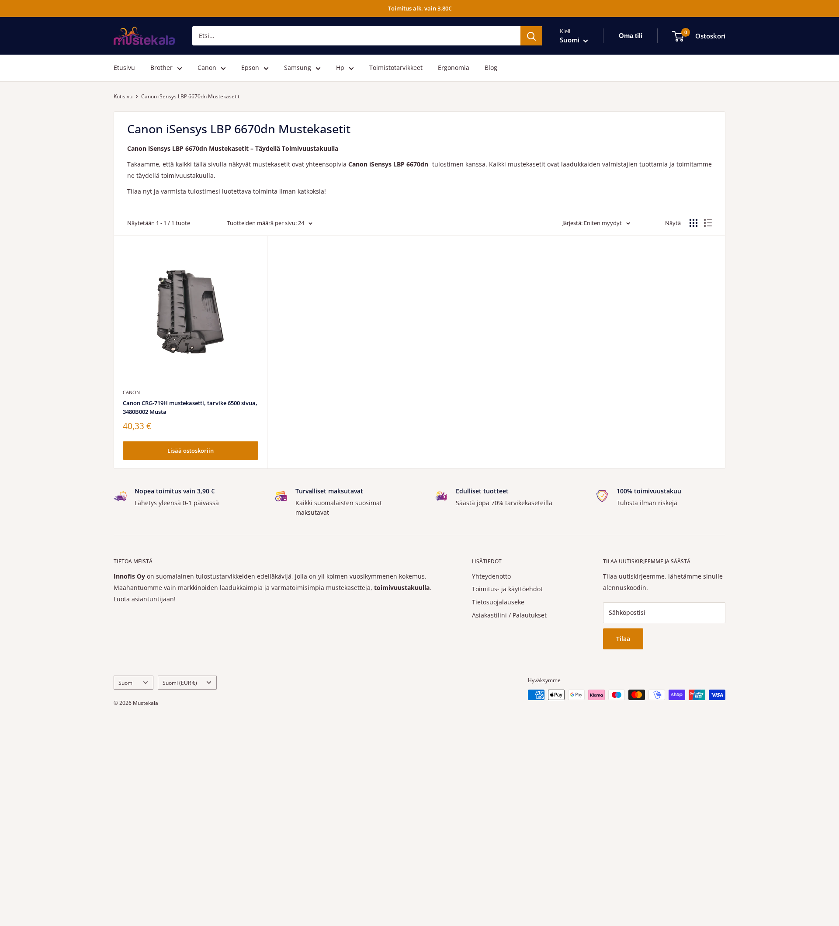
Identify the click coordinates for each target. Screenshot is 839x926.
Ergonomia (453, 68)
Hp (340, 68)
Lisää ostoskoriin (190, 450)
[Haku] (531, 35)
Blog (491, 68)
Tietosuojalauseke (498, 602)
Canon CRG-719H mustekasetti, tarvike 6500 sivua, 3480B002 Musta (190, 407)
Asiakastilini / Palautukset (509, 615)
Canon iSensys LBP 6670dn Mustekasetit (190, 96)
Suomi (126, 682)
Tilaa (623, 639)
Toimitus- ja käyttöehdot (507, 589)
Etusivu (124, 68)
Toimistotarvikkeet (396, 68)
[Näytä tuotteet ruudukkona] (693, 223)
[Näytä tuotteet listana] (708, 223)
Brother (161, 68)
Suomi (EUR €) (180, 682)
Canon (207, 68)
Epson (250, 68)
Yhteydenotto (491, 576)
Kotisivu (123, 96)
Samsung (297, 68)
